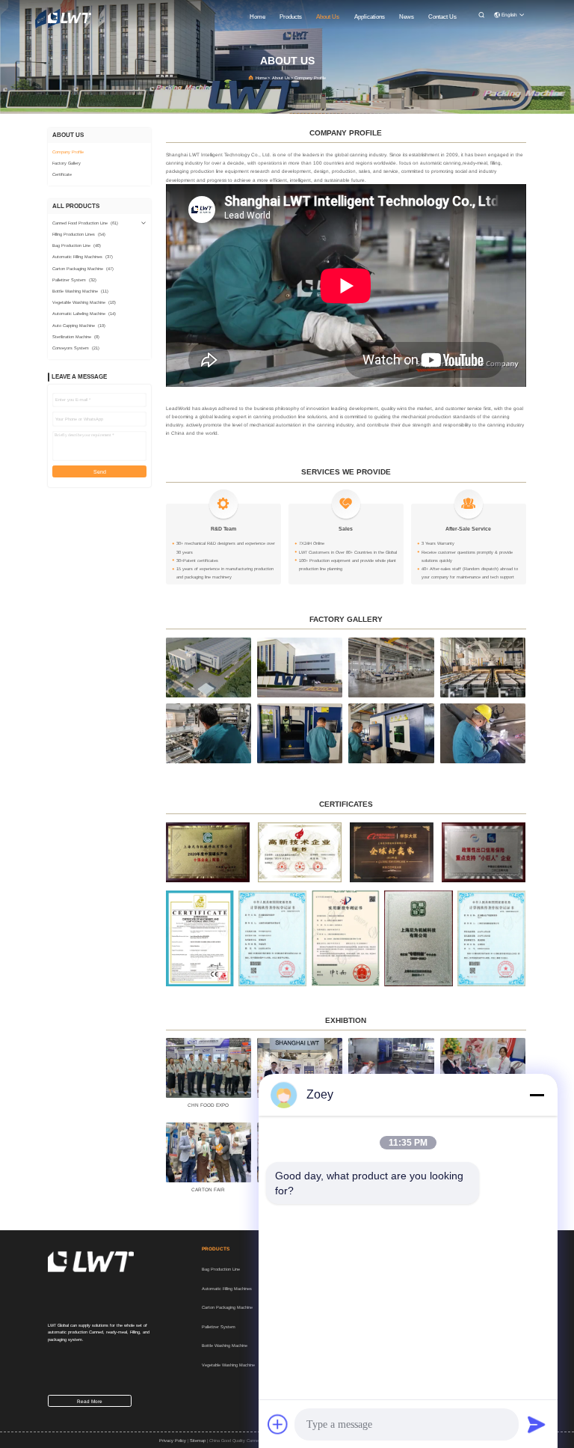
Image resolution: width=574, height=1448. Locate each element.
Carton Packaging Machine (227, 1307)
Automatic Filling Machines (227, 1288)
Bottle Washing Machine (224, 1345)
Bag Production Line (221, 1269)
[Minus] (537, 1095)
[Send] (537, 1424)
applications (369, 16)
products (291, 16)
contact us (442, 16)
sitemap (198, 1440)
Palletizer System (218, 1327)
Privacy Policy (172, 1440)
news (406, 16)
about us (327, 16)
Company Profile (68, 152)
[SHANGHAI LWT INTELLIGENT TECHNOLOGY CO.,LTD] (69, 17)
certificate (62, 174)
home (257, 16)
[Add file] (278, 1424)
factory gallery (66, 163)
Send (99, 471)
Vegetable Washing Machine (228, 1365)
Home (261, 78)
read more (89, 1401)
